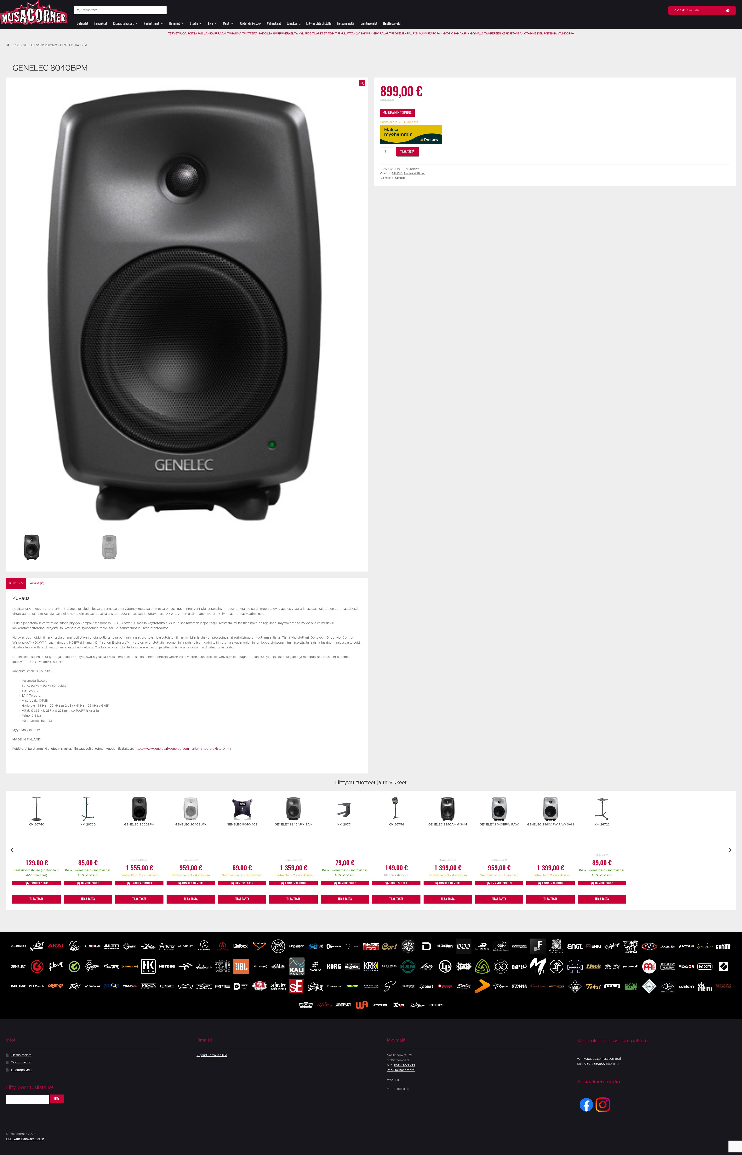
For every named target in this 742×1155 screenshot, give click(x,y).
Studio (194, 23)
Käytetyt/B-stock (250, 23)
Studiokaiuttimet (46, 45)
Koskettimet (151, 23)
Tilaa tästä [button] (36, 899)
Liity (56, 1099)
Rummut (174, 23)
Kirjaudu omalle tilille (212, 1055)
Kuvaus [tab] (14, 583)
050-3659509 (404, 1065)
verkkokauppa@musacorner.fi (599, 1058)
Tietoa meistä (345, 23)
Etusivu (15, 45)
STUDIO (28, 45)
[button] (362, 83)
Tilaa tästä (407, 152)
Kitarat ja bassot (123, 23)
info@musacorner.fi (401, 1070)
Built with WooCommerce (25, 1139)
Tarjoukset (100, 23)
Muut (226, 23)
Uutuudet (82, 23)
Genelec (400, 178)
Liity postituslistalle (318, 23)
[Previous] (12, 850)
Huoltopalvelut (392, 23)
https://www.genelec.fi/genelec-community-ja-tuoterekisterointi (182, 748)
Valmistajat (274, 23)
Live (210, 23)
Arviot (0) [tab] (37, 583)
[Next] (729, 850)
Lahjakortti (293, 23)
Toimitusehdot (368, 23)
